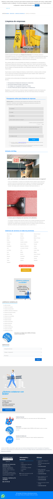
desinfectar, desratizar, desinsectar (11, 310)
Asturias (21, 235)
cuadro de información (22, 142)
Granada (35, 244)
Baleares (8, 237)
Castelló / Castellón (23, 242)
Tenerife (35, 258)
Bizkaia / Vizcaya (37, 237)
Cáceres (21, 239)
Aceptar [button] (37, 5)
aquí (33, 5)
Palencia (8, 256)
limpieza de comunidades (9, 316)
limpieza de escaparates (9, 308)
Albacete (22, 233)
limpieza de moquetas (8, 307)
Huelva (35, 246)
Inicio (22, 462)
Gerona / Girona (23, 244)
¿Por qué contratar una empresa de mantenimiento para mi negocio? (27, 179)
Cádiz (35, 239)
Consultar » (26, 270)
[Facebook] (3, 481)
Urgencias (23, 466)
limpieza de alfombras (8, 326)
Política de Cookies (34, 494)
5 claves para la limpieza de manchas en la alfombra (22, 218)
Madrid (21, 252)
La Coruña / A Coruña (24, 248)
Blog (22, 470)
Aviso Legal (17, 494)
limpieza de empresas (8, 321)
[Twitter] (5, 481)
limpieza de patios (7, 325)
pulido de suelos (7, 305)
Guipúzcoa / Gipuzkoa (24, 246)
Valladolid (35, 260)
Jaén (8, 248)
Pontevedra (22, 256)
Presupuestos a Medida (26, 467)
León (21, 250)
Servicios (12, 13)
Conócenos (23, 469)
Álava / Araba (9, 233)
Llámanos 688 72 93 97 (27, 265)
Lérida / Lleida (36, 250)
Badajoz (35, 235)
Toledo (8, 260)
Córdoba (8, 244)
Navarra (21, 254)
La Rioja (35, 248)
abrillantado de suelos (8, 330)
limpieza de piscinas (8, 323)
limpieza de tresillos (8, 328)
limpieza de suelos (7, 319)
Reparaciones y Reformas (26, 464)
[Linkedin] (9, 481)
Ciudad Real (36, 242)
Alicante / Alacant (37, 233)
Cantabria (8, 242)
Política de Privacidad (25, 494)
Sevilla (8, 258)
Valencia (21, 260)
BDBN (8, 13)
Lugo (8, 252)
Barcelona (22, 237)
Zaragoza (8, 262)
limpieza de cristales (8, 314)
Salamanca (36, 256)
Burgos (8, 239)
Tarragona (22, 258)
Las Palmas (9, 250)
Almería (8, 235)
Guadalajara (9, 246)
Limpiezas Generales (20, 13)
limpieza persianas (7, 317)
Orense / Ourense (37, 254)
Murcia (8, 254)
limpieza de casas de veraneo (9, 312)
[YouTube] (7, 481)
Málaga (35, 252)
